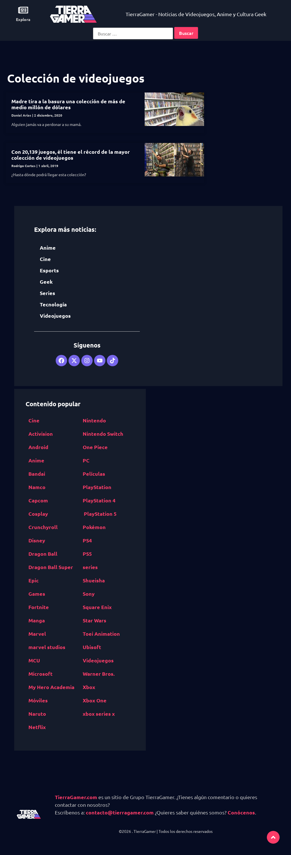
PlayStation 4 (99, 500)
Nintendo (94, 420)
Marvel (37, 633)
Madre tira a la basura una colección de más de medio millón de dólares (68, 104)
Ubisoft (92, 647)
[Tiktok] (112, 360)
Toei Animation (101, 633)
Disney (36, 540)
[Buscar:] (133, 33)
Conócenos (241, 812)
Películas (94, 473)
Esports (49, 270)
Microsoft (40, 673)
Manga (36, 620)
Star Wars (94, 620)
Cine (45, 259)
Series (47, 293)
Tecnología (53, 304)
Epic (33, 580)
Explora (23, 19)
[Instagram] (87, 360)
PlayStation (97, 487)
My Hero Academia (51, 687)
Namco (36, 487)
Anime (48, 247)
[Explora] (23, 10)
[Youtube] (99, 360)
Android (38, 447)
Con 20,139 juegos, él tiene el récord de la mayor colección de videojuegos (70, 154)
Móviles (38, 700)
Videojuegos (55, 315)
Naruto (37, 713)
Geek (46, 281)
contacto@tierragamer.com (120, 812)
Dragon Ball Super (50, 567)
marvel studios (46, 647)
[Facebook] (61, 360)
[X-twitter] (74, 360)
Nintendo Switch (103, 433)
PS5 (87, 553)
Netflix (37, 727)
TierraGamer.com (76, 797)
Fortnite (38, 607)
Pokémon (94, 527)
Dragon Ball (42, 553)
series (90, 567)
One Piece (95, 447)
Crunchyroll (43, 527)
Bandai (36, 473)
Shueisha (94, 580)
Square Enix (97, 607)
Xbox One (95, 700)
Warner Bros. (99, 673)
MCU (34, 660)
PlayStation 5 (100, 513)
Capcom (38, 500)
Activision (40, 433)
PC (86, 460)
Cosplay (38, 513)
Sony (89, 593)
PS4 (87, 540)
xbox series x (99, 713)
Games (36, 593)
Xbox (89, 687)
